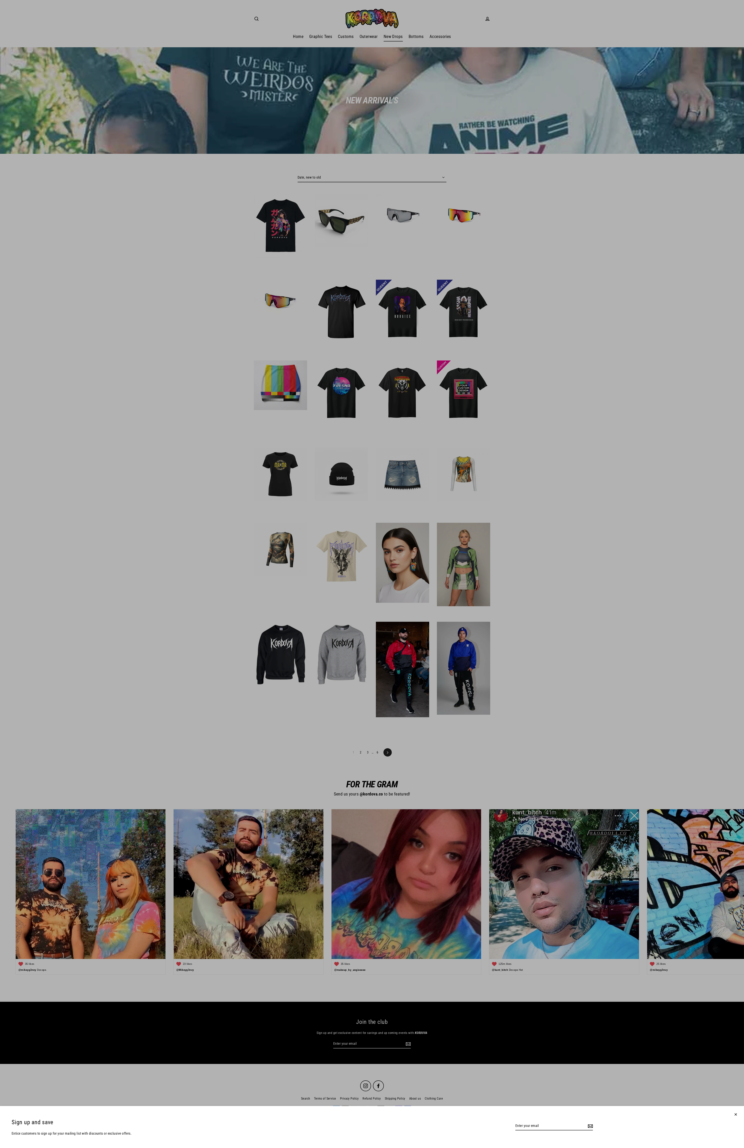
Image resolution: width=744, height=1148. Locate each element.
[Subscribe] (590, 1126)
